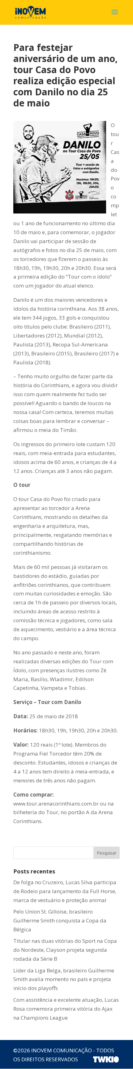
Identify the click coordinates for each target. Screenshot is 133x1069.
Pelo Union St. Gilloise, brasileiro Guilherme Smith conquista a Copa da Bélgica (59, 920)
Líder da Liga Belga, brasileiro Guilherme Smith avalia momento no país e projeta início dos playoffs (63, 979)
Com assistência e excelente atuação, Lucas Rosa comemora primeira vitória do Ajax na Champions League (66, 1008)
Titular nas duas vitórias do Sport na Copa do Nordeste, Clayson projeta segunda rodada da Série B (65, 949)
